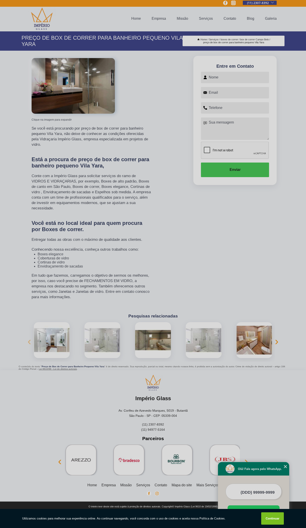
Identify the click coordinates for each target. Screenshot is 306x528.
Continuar (272, 518)
